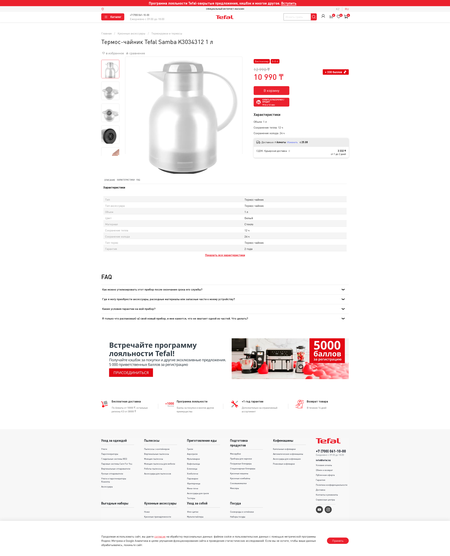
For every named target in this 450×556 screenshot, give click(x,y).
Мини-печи (192, 488)
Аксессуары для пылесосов (157, 473)
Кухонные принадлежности (157, 516)
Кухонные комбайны (240, 478)
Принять (337, 540)
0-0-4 (275, 61)
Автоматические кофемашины (288, 454)
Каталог (115, 16)
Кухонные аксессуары (131, 33)
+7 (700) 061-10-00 (139, 14)
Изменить (292, 142)
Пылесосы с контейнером (156, 449)
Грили (190, 449)
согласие (160, 536)
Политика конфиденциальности (331, 485)
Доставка (320, 489)
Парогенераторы (109, 454)
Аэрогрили (192, 454)
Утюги (104, 449)
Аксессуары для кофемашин (287, 459)
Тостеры (191, 498)
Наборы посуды (237, 516)
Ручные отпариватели (112, 473)
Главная (106, 33)
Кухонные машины (239, 473)
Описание (109, 180)
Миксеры (234, 488)
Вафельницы (193, 463)
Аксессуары (107, 486)
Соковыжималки (238, 483)
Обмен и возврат (324, 470)
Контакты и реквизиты (327, 494)
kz (337, 9)
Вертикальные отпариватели (115, 468)
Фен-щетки (192, 511)
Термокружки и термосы (166, 33)
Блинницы (192, 468)
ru (347, 9)
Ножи (147, 511)
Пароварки (192, 478)
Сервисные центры (325, 499)
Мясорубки (235, 453)
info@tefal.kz (323, 460)
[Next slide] (235, 115)
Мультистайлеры (195, 516)
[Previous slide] (132, 115)
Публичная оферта (325, 475)
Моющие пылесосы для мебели (159, 463)
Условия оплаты (324, 465)
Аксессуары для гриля (198, 493)
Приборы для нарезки (241, 458)
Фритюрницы (193, 483)
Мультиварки (193, 459)
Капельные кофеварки (284, 449)
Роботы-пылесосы (153, 468)
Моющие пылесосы (153, 459)
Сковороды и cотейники (242, 511)
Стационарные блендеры (242, 468)
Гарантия (320, 480)
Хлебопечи (192, 473)
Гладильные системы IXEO (114, 459)
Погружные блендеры (241, 463)
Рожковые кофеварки (284, 463)
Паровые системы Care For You (116, 463)
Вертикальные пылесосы (156, 454)
